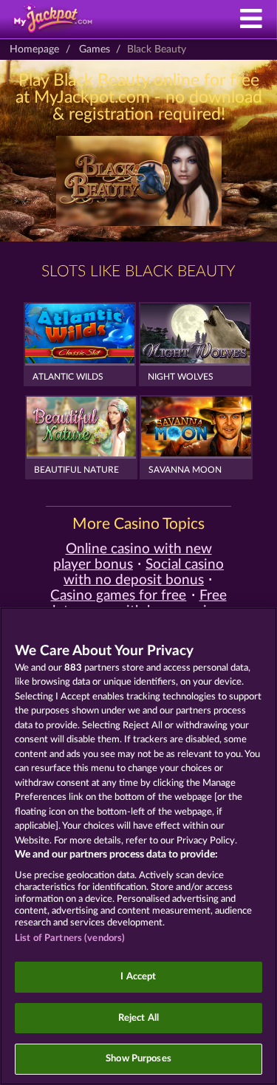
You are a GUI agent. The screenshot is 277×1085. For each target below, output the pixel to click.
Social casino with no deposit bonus (144, 572)
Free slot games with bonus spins (137, 603)
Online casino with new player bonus (132, 557)
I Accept (138, 977)
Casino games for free (118, 596)
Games (94, 49)
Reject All (138, 1018)
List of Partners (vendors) (70, 938)
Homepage (34, 49)
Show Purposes (138, 1059)
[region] (138, 846)
